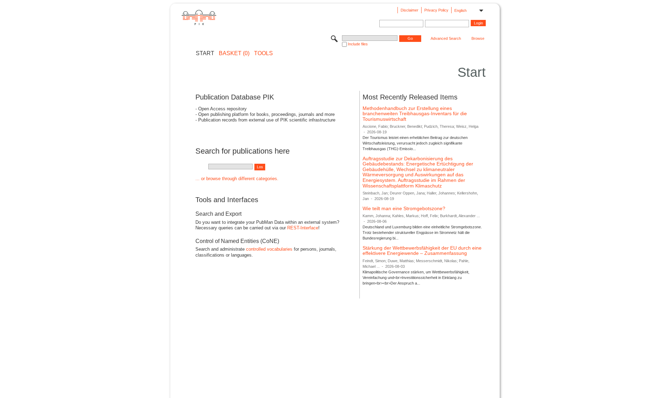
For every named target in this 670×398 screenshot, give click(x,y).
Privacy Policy (436, 10)
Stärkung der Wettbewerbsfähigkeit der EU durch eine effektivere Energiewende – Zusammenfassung (422, 250)
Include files (358, 44)
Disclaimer (409, 10)
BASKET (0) (234, 53)
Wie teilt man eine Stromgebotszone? (404, 208)
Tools (263, 53)
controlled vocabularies (269, 249)
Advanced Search (446, 38)
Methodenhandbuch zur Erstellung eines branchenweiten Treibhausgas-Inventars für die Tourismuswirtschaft (415, 113)
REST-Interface (302, 227)
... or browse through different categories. (236, 178)
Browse (477, 38)
